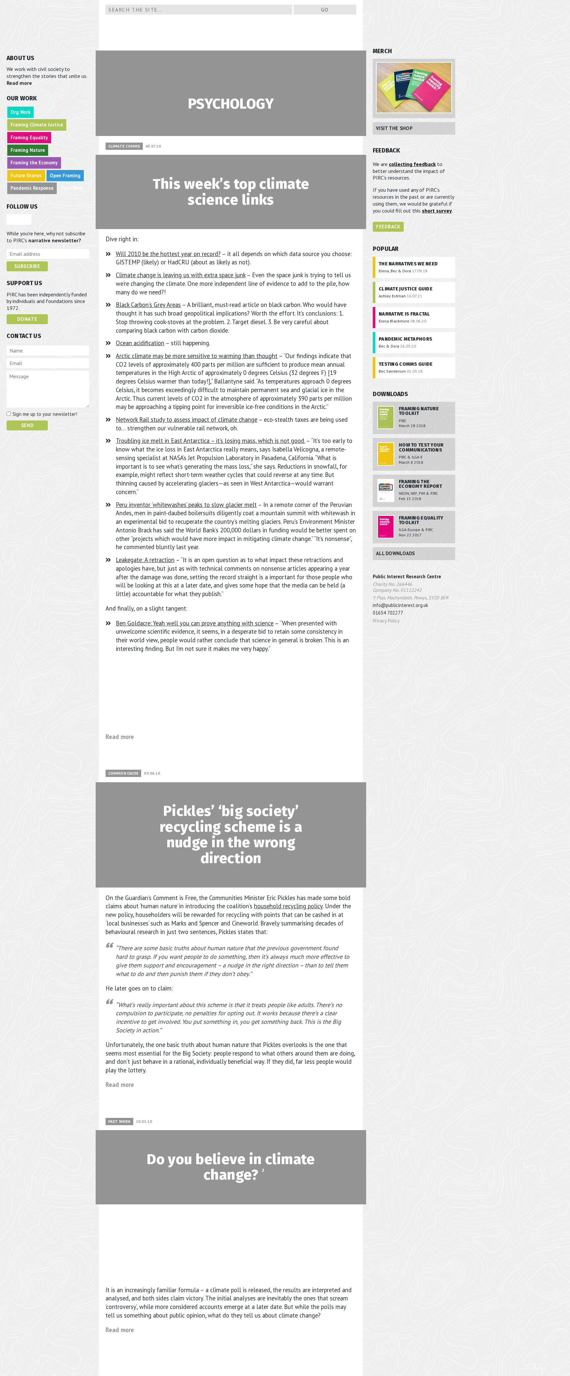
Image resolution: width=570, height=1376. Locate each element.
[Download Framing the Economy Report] (385, 491)
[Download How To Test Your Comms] (385, 454)
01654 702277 (388, 613)
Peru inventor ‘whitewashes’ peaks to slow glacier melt (186, 505)
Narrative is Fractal (404, 314)
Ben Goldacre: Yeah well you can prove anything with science (194, 623)
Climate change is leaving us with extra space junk (180, 275)
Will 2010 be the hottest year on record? (168, 254)
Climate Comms (124, 146)
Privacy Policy (386, 621)
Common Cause (123, 773)
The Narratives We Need (408, 264)
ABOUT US (20, 58)
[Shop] (414, 88)
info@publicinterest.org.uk (400, 605)
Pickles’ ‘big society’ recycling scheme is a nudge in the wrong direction (231, 835)
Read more (20, 83)
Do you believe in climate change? (231, 1167)
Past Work (119, 1121)
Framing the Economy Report (420, 484)
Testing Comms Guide (405, 364)
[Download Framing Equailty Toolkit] (385, 527)
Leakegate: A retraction (145, 560)
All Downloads (395, 553)
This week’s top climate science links (231, 192)
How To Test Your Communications (421, 447)
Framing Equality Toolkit (421, 520)
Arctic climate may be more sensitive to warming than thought (196, 356)
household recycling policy (288, 906)
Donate (27, 319)
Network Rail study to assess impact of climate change (186, 419)
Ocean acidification (140, 343)
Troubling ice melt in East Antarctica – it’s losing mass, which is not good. (210, 441)
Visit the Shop (394, 128)
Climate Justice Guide (405, 289)
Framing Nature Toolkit (419, 411)
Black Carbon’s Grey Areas (148, 305)
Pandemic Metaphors (405, 339)
